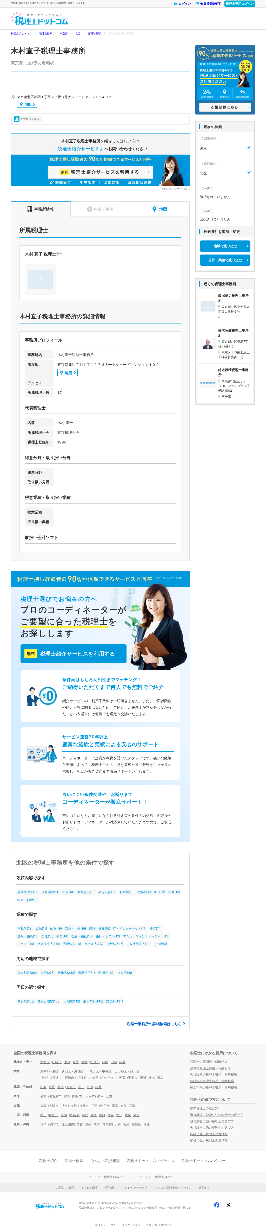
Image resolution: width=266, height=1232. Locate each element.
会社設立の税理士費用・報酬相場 (213, 1074)
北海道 (45, 1062)
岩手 (76, 1062)
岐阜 (100, 1096)
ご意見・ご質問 (65, 1187)
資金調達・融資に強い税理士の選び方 (216, 1115)
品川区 (134, 1071)
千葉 (122, 1077)
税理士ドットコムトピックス (151, 1160)
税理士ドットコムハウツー (204, 1160)
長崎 (88, 1124)
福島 (122, 1062)
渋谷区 (78, 1071)
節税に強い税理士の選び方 (209, 1140)
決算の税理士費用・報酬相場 (210, 1068)
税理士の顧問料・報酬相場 (209, 1062)
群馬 (160, 1077)
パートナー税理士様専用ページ (110, 1177)
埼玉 (95, 1077)
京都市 (84, 1106)
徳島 (111, 1115)
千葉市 (132, 1077)
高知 (136, 1115)
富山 (90, 1087)
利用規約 (109, 1187)
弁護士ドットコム (105, 1225)
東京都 (64, 33)
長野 (52, 1087)
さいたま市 (109, 1077)
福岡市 (53, 1124)
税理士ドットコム (21, 33)
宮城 (84, 1062)
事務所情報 (44, 209)
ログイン (184, 3)
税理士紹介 (48, 1160)
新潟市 (71, 1087)
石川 (81, 1087)
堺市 (65, 1106)
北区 (77, 33)
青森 (67, 1062)
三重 (109, 1096)
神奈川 (45, 1077)
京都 (73, 1106)
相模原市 (83, 1077)
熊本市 (107, 1124)
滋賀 (115, 1106)
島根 (93, 1115)
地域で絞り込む (225, 246)
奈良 (124, 1106)
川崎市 (69, 1077)
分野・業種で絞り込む (225, 260)
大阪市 (53, 1106)
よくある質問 (89, 1187)
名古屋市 (55, 1096)
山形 (114, 1062)
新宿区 (66, 1071)
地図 (28, 104)
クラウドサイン (131, 1225)
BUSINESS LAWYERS (158, 1225)
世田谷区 (121, 1071)
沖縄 (146, 1124)
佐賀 (80, 1124)
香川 (119, 1115)
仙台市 (94, 1062)
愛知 (43, 1096)
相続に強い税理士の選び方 (209, 1134)
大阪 (43, 1106)
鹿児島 (136, 1124)
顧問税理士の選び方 (204, 1108)
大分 (118, 1124)
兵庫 (94, 1106)
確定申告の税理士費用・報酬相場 (213, 1087)
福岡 (43, 1124)
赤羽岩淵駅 (94, 33)
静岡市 (77, 1096)
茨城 (143, 1077)
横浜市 (57, 1077)
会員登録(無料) (211, 3)
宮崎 (126, 1124)
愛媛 (128, 1115)
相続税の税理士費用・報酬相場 (212, 1081)
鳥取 (85, 1115)
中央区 (106, 1071)
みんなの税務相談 (105, 1160)
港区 (55, 1071)
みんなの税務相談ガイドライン (173, 1187)
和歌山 (133, 1106)
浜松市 (90, 1096)
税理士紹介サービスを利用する (70, 654)
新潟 (60, 1087)
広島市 (74, 1115)
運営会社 (204, 1187)
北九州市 (68, 1124)
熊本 (97, 1124)
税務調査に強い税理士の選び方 (212, 1121)
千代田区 (93, 1071)
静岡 (67, 1096)
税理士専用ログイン (240, 3)
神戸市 (104, 1106)
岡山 (43, 1115)
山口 (102, 1115)
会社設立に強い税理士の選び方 (212, 1127)
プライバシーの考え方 (135, 1187)
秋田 (105, 1062)
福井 (98, 1087)
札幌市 (57, 1062)
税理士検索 (45, 33)
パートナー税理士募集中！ (158, 1177)
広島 (64, 1115)
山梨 (43, 1087)
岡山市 (53, 1115)
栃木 (152, 1077)
